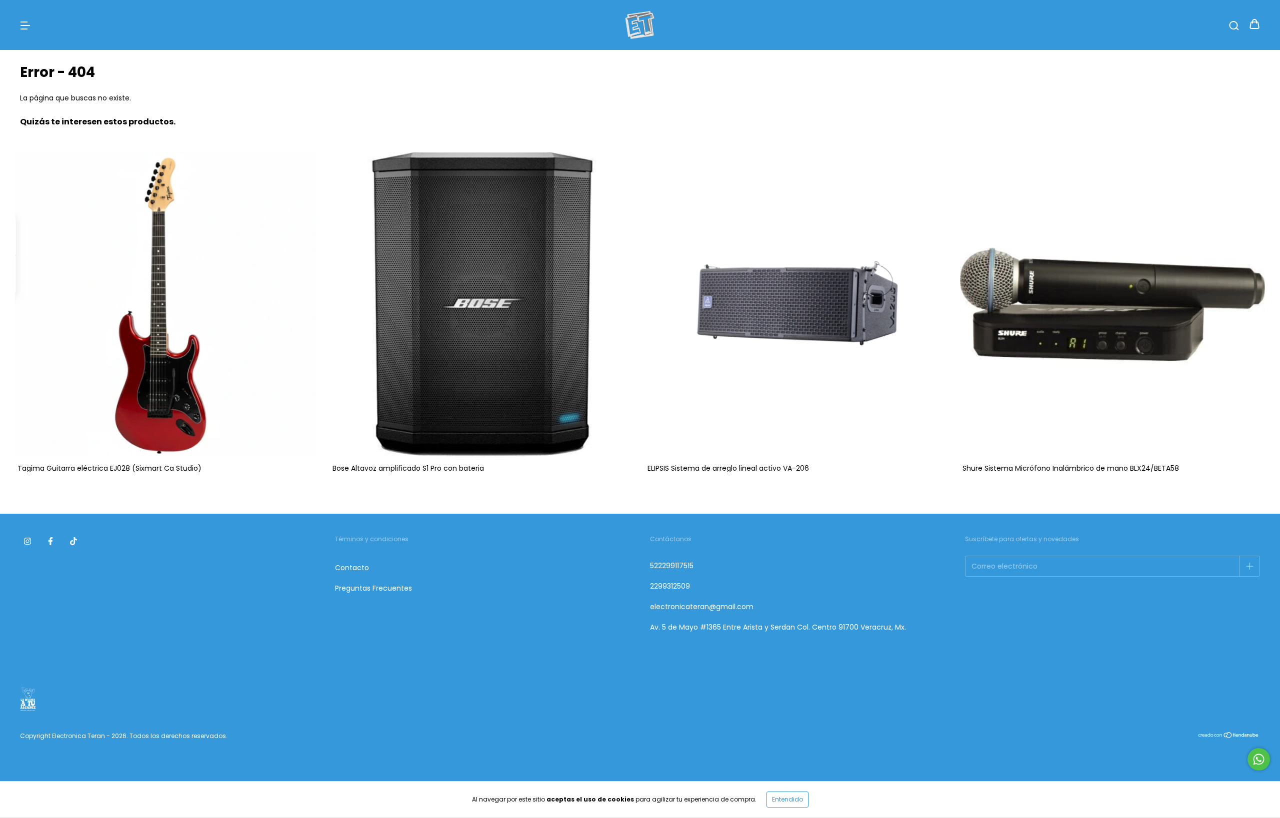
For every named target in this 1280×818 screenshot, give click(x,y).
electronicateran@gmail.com (702, 607)
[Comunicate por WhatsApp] (1259, 759)
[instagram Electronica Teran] (27, 541)
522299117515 (672, 566)
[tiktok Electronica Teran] (73, 541)
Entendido (787, 799)
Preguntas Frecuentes (373, 588)
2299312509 (670, 586)
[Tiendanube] (1229, 736)
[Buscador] (1234, 25)
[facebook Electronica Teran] (50, 541)
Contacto (352, 568)
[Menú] (25, 25)
